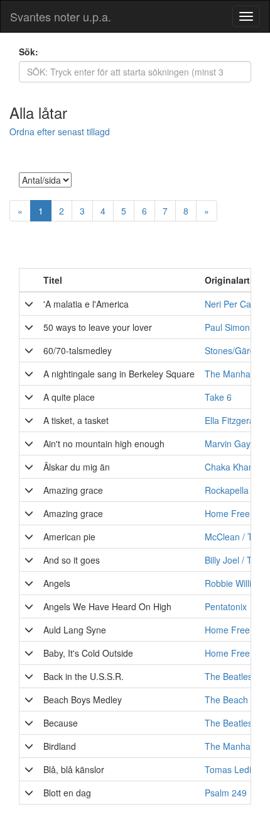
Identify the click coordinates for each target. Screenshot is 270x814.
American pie (69, 536)
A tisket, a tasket (76, 420)
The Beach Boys (237, 699)
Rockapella (227, 490)
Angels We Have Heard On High (107, 606)
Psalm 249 (226, 792)
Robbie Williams (236, 583)
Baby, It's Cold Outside (88, 653)
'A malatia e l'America (86, 304)
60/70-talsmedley (77, 350)
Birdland (59, 746)
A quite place (69, 397)
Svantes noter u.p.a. (60, 16)
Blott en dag (67, 792)
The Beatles (228, 722)
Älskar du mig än (76, 466)
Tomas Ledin (230, 769)
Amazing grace (73, 490)
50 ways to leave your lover (97, 327)
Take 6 (218, 397)
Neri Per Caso (233, 304)
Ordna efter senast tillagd (59, 131)
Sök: (28, 51)
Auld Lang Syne (74, 629)
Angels (56, 583)
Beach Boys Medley (82, 699)
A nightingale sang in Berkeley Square (119, 373)
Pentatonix (226, 606)
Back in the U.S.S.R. (83, 676)
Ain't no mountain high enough (104, 443)
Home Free (227, 629)
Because (60, 722)
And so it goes (71, 560)
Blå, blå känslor (73, 769)
